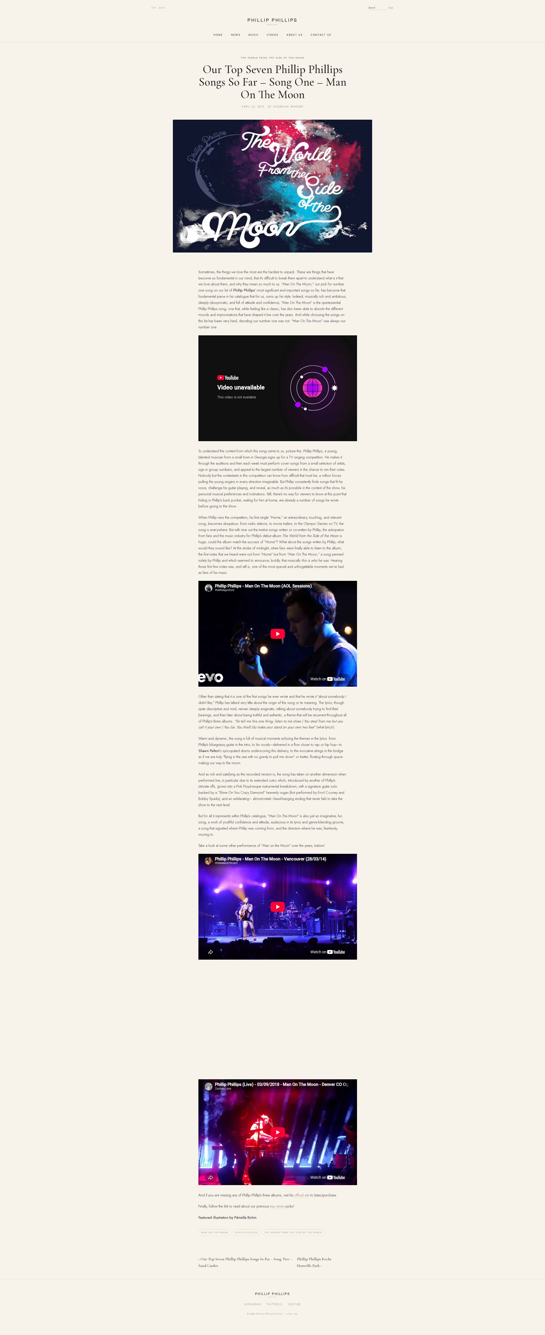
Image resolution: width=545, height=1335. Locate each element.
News (235, 35)
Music (253, 35)
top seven (278, 1206)
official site (301, 1195)
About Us (295, 35)
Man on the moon (214, 1232)
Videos (272, 35)
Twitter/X (274, 1304)
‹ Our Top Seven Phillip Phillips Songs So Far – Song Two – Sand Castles (245, 1262)
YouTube (294, 1304)
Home (218, 35)
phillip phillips (246, 1232)
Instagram (252, 1304)
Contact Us (321, 35)
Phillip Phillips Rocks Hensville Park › (314, 1262)
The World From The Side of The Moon (293, 1232)
